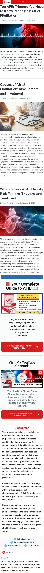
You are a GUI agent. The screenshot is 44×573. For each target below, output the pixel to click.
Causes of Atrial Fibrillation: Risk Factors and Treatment (19, 89)
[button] (23, 2)
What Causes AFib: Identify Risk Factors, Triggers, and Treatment (21, 193)
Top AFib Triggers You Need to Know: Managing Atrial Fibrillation (22, 11)
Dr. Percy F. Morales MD (9, 20)
